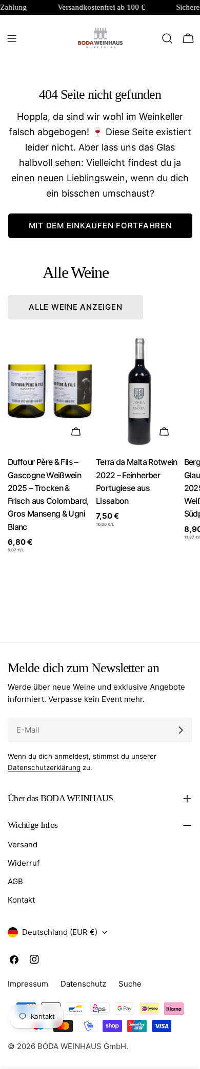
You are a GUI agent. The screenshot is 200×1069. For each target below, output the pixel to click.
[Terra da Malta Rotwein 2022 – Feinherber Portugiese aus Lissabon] (138, 391)
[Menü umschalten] (12, 38)
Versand (22, 844)
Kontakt (21, 900)
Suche (130, 984)
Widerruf (23, 863)
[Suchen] (167, 38)
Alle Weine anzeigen (75, 307)
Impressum (28, 984)
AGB (15, 881)
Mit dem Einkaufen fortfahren (100, 225)
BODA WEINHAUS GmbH (81, 1046)
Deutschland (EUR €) (59, 932)
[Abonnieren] (180, 730)
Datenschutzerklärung (44, 767)
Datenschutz (83, 984)
